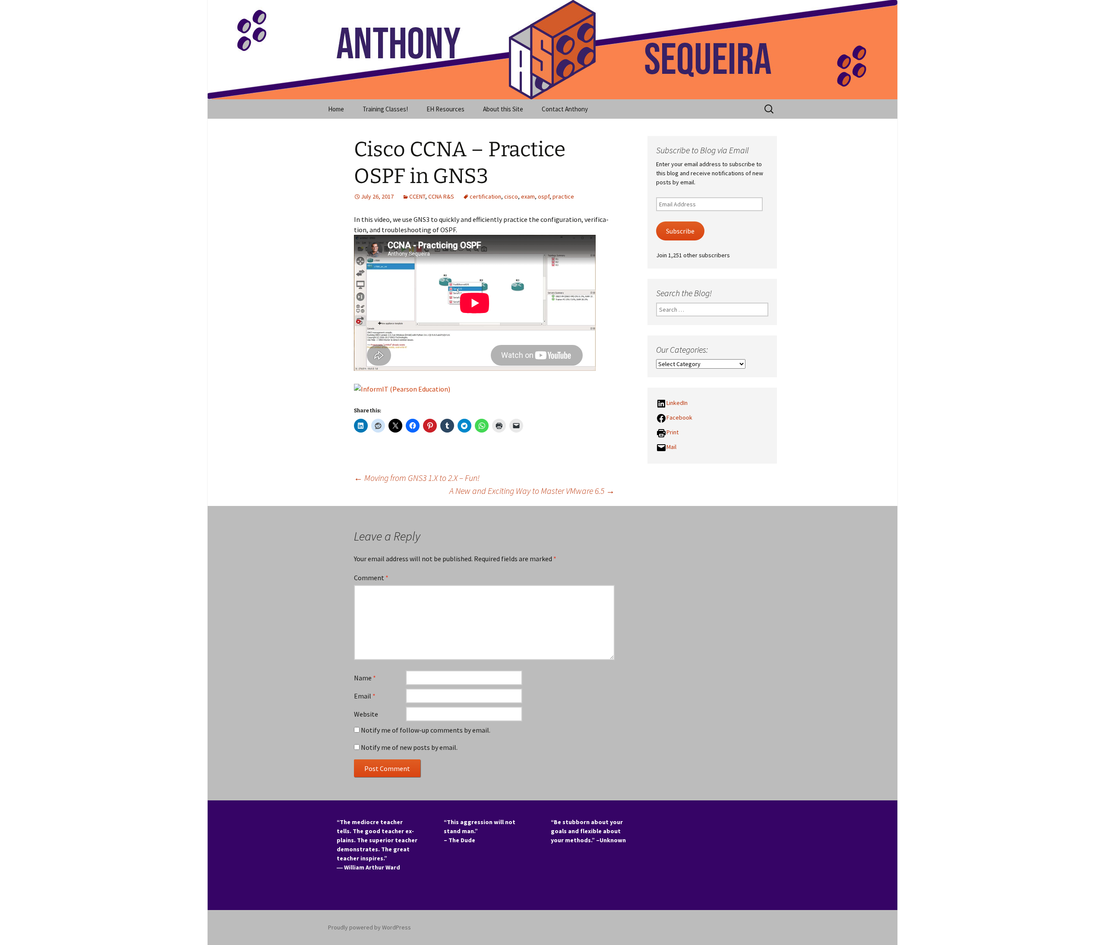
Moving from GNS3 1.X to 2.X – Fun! (417, 477)
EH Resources (445, 109)
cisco (511, 196)
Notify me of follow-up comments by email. (425, 730)
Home (336, 109)
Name (365, 677)
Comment (371, 577)
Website (366, 714)
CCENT (417, 196)
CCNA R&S (441, 196)
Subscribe (680, 231)
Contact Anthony (565, 109)
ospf (543, 196)
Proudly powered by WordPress (369, 927)
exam (528, 196)
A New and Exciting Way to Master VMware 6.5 (532, 490)
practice (563, 196)
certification (485, 196)
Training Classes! (385, 109)
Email (365, 696)
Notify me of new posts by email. (409, 747)
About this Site (503, 109)
